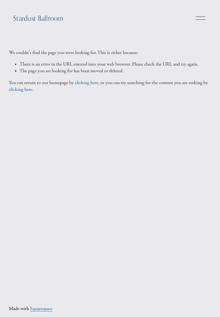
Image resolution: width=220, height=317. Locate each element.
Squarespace (41, 309)
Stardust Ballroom (38, 18)
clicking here (86, 83)
